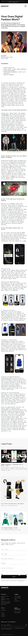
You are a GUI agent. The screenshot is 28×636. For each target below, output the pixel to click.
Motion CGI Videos (5, 601)
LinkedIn (3, 616)
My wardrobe (17, 612)
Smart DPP (3, 604)
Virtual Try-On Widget (4, 597)
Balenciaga (6, 114)
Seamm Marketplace (5, 603)
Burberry (11, 166)
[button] (25, 6)
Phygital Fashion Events (5, 599)
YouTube (3, 614)
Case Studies (18, 597)
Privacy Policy (21, 580)
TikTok (2, 613)
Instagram (3, 610)
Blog (16, 599)
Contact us (17, 600)
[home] (12, 6)
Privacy (2, 628)
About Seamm (17, 596)
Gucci (23, 113)
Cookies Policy (8, 628)
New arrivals (18, 611)
